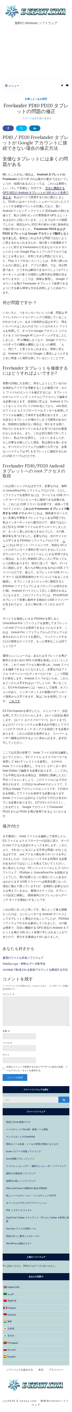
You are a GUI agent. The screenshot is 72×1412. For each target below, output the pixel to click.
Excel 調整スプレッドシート (20, 1158)
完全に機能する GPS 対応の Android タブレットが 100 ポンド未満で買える (36, 193)
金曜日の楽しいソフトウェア (21, 1180)
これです (14, 701)
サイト (6, 1054)
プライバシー (56, 1369)
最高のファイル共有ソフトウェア (23, 957)
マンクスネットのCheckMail (20, 1136)
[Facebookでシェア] (8, 128)
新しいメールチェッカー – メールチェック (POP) (31, 1195)
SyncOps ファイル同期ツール (21, 1228)
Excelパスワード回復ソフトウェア (23, 1151)
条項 (40, 1369)
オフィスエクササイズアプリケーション (26, 1202)
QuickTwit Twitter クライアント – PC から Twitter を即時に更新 (37, 1219)
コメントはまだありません (37, 118)
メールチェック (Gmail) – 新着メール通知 (27, 1129)
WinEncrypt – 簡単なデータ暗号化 (24, 963)
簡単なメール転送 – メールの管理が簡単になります (32, 1144)
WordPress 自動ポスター (19, 1243)
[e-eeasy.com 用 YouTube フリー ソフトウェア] (67, 85)
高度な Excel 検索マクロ (18, 1122)
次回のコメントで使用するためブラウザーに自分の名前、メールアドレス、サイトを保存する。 (37, 1068)
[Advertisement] (36, 55)
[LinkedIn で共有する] (34, 128)
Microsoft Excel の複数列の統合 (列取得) (26, 1188)
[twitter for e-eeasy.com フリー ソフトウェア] (62, 85)
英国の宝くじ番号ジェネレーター (23, 1236)
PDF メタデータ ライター (19, 1210)
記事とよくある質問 (36, 98)
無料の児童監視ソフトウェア (21, 1173)
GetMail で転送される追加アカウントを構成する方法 (35, 969)
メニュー (13, 85)
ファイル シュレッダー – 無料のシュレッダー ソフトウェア (36, 1166)
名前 (6, 1031)
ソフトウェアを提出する (19, 1369)
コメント (9, 994)
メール (7, 1042)
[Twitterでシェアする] (21, 128)
